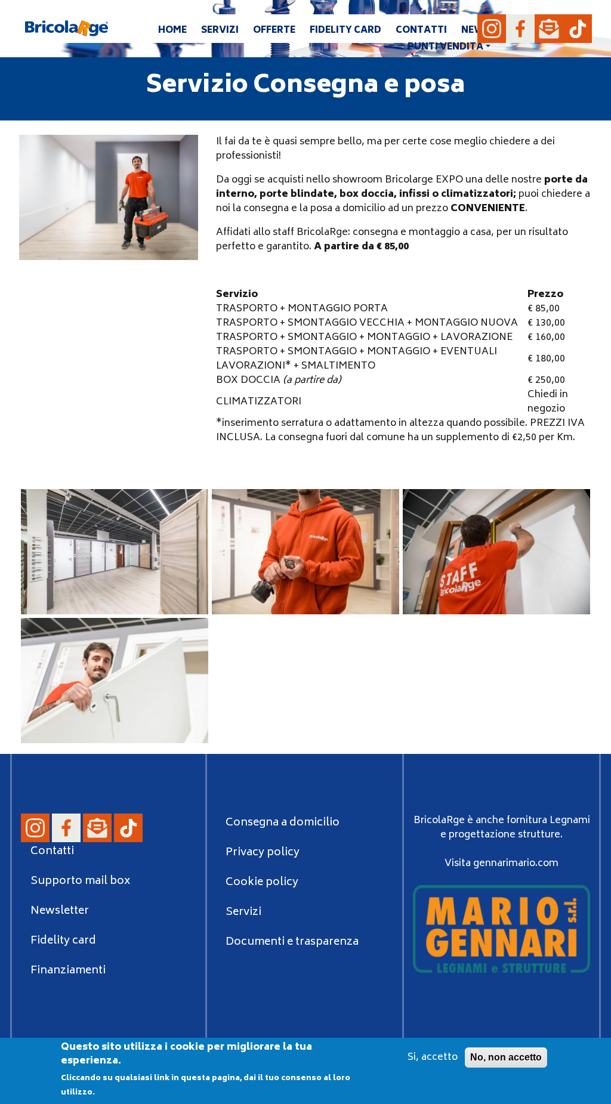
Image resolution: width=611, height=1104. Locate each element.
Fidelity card (345, 31)
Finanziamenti (68, 971)
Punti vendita (445, 47)
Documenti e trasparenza (292, 942)
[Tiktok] (577, 28)
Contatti (421, 31)
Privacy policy (263, 852)
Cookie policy (262, 882)
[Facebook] (520, 28)
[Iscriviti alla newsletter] (549, 28)
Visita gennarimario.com (501, 863)
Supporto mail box (80, 881)
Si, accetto (433, 1057)
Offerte (274, 31)
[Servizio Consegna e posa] (114, 551)
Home (172, 31)
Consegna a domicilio (283, 823)
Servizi (220, 31)
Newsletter (59, 911)
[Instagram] (491, 28)
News (475, 31)
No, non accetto (506, 1057)
